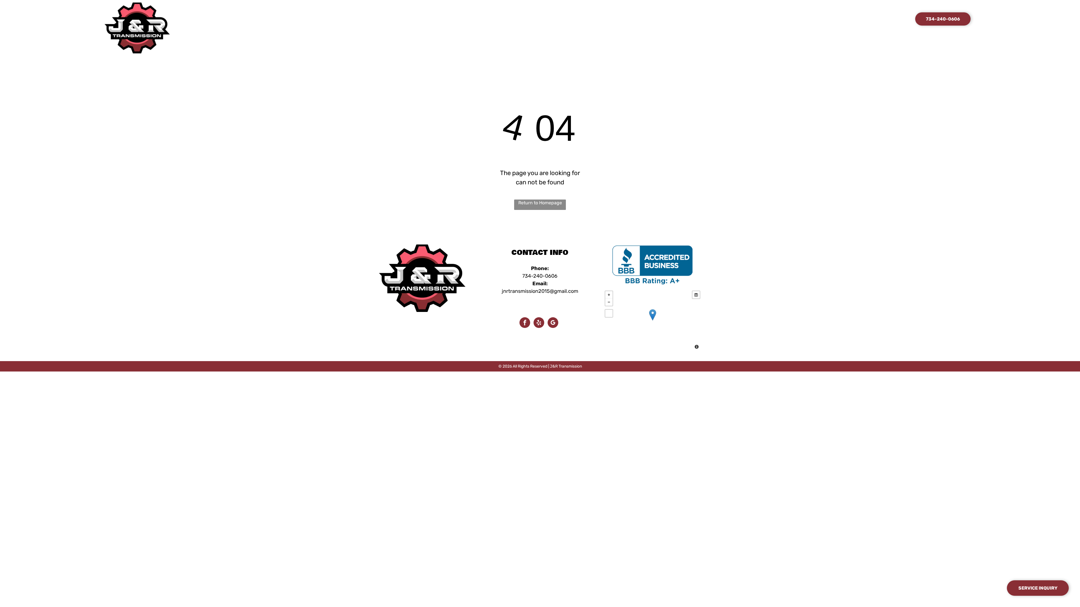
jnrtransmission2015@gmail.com (540, 291)
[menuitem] (471, 19)
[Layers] (696, 294)
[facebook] (524, 323)
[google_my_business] (553, 323)
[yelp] (539, 323)
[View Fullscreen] (609, 313)
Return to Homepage (540, 202)
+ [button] (609, 294)
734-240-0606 (539, 276)
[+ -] (652, 320)
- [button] (609, 302)
